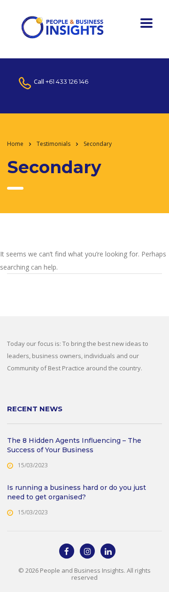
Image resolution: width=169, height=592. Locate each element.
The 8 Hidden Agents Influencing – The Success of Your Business (74, 445)
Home (15, 144)
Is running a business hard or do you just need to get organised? (76, 492)
